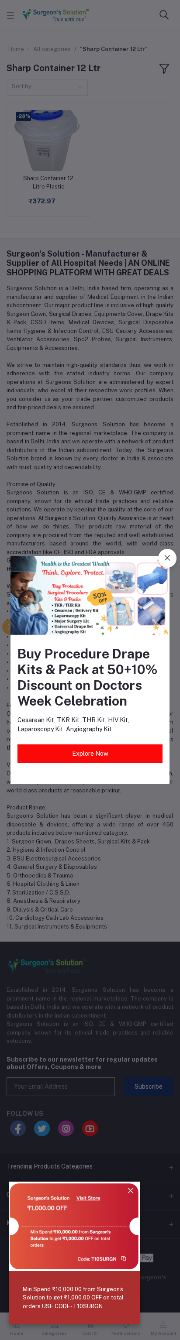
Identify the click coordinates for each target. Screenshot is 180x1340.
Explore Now (90, 753)
